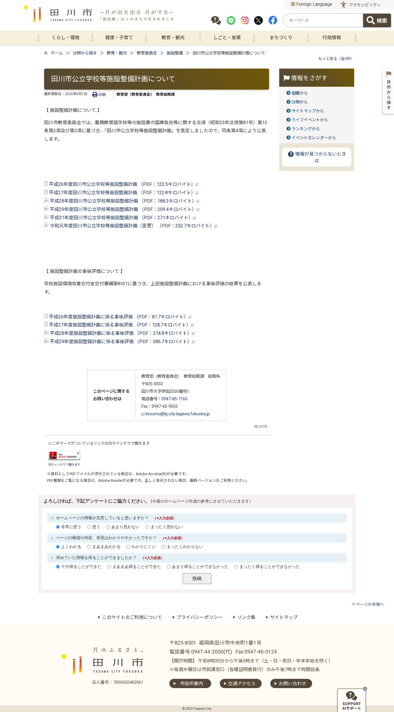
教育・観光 (117, 53)
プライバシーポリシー (200, 617)
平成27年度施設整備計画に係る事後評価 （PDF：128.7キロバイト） (119, 325)
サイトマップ (284, 617)
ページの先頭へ (370, 604)
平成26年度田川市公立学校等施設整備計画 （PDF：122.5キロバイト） (122, 184)
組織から (300, 93)
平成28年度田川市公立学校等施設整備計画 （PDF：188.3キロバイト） (122, 201)
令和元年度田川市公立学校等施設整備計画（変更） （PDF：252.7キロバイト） (131, 225)
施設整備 (175, 53)
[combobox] (323, 20)
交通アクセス (242, 683)
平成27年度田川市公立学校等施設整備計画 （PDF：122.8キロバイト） (122, 192)
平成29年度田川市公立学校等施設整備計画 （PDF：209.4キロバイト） (122, 209)
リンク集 (246, 617)
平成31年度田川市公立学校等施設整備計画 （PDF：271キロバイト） (121, 217)
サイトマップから (308, 111)
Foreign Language (313, 4)
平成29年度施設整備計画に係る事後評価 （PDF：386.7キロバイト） (120, 341)
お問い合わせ (292, 683)
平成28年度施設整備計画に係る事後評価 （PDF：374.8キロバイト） (120, 333)
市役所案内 (191, 683)
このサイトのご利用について (132, 617)
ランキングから (306, 128)
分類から (300, 102)
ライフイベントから (310, 120)
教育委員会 (147, 53)
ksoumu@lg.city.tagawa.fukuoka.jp (177, 413)
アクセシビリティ (365, 5)
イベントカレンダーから (314, 137)
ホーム (57, 53)
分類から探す (85, 53)
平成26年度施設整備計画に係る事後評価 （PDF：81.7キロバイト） (118, 317)
